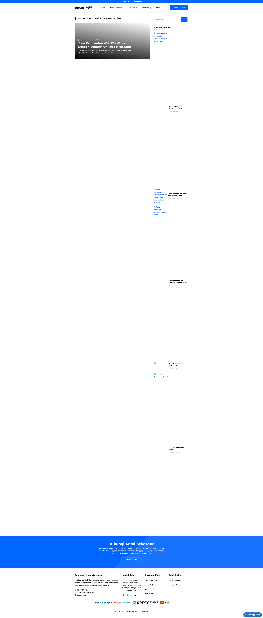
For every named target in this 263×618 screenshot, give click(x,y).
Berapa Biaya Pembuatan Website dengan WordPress (177, 109)
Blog (158, 8)
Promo (133, 8)
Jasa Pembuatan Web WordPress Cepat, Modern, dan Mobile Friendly (177, 196)
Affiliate (146, 8)
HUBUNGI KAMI (131, 560)
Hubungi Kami (179, 8)
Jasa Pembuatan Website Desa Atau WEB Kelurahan (176, 366)
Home (102, 8)
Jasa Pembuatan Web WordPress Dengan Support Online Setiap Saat (104, 44)
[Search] (184, 19)
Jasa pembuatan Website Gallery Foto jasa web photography (178, 282)
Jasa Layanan (116, 8)
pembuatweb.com (85, 40)
